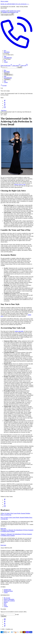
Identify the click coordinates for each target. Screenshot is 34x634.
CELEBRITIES (8, 57)
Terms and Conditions (9, 600)
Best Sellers (7, 52)
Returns (6, 602)
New (5, 50)
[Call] (17, 48)
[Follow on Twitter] (5, 624)
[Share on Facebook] (5, 101)
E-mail (17, 614)
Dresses (7, 53)
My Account (7, 597)
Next (5, 110)
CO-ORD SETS (9, 55)
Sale (5, 60)
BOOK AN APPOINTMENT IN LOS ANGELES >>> (15, 4)
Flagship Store (7, 589)
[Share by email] (5, 107)
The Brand (8, 59)
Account (4, 85)
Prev (2, 110)
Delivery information (9, 599)
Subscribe (3, 616)
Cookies (6, 606)
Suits (5, 56)
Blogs (5, 605)
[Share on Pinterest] (5, 105)
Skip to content (4, 1)
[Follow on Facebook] (5, 622)
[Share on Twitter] (5, 103)
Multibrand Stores (8, 591)
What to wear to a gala (19, 184)
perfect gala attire (19, 331)
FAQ (5, 603)
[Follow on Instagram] (5, 619)
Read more (3, 528)
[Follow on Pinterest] (5, 626)
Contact (6, 62)
